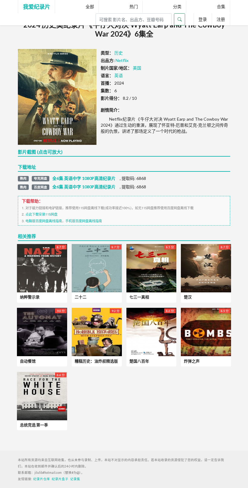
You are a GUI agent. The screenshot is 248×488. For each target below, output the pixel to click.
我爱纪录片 (36, 6)
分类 (177, 6)
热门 (133, 6)
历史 (118, 52)
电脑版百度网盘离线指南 (43, 220)
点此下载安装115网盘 (41, 214)
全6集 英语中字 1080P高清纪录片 (84, 178)
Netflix (122, 60)
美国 (137, 67)
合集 (221, 6)
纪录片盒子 (60, 479)
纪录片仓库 (41, 479)
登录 (202, 19)
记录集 (75, 479)
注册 (221, 19)
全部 (90, 6)
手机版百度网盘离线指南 (83, 220)
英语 (118, 75)
